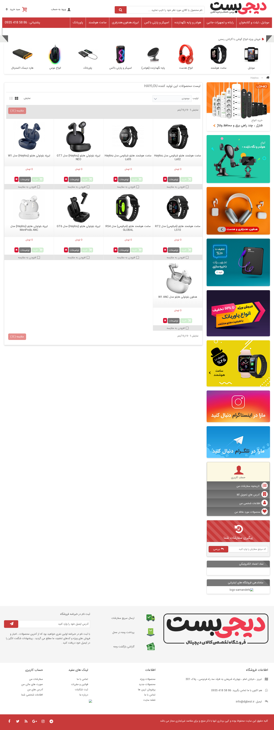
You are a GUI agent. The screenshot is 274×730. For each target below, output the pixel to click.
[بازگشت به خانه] (267, 77)
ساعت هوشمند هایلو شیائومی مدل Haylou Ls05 (128, 157)
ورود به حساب (58, 9)
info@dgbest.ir (245, 701)
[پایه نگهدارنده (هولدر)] (238, 159)
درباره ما (83, 695)
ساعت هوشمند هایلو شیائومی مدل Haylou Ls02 (177, 157)
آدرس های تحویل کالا (248, 495)
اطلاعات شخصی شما (32, 695)
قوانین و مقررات (79, 684)
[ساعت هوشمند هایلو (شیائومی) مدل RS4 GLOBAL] (128, 207)
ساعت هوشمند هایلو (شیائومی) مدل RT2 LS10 (177, 228)
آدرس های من (35, 689)
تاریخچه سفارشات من (248, 486)
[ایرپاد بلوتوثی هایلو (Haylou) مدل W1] (29, 137)
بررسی (216, 549)
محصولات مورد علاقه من (247, 512)
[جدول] (16, 98)
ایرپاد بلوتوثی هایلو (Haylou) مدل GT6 (78, 226)
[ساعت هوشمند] (238, 363)
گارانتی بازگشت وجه (123, 647)
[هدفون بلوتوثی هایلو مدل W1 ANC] (177, 278)
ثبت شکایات (81, 689)
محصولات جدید (147, 684)
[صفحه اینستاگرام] (238, 406)
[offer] (238, 313)
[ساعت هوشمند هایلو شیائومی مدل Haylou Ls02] (177, 137)
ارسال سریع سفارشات (123, 618)
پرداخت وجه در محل (123, 632)
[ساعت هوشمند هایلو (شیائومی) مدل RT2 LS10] (177, 207)
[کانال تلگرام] (238, 442)
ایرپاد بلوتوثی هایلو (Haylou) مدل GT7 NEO (78, 157)
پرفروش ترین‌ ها (146, 689)
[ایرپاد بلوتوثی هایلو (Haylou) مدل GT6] (78, 207)
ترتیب (195, 98)
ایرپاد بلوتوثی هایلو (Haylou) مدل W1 (29, 156)
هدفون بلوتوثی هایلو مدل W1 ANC (177, 297)
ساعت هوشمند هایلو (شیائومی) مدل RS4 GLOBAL (128, 228)
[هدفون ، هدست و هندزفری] (238, 211)
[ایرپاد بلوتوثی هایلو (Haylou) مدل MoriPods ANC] (29, 207)
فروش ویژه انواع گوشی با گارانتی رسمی (239, 39)
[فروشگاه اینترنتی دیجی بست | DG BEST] (238, 15)
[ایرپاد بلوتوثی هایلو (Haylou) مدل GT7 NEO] (78, 137)
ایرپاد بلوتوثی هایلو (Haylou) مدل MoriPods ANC (29, 228)
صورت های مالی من (32, 684)
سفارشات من (36, 679)
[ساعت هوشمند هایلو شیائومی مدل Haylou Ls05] (128, 137)
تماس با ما (149, 695)
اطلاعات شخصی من (249, 503)
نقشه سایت (149, 700)
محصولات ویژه (147, 679)
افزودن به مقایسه (176, 187)
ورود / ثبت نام (11, 31)
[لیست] (10, 98)
